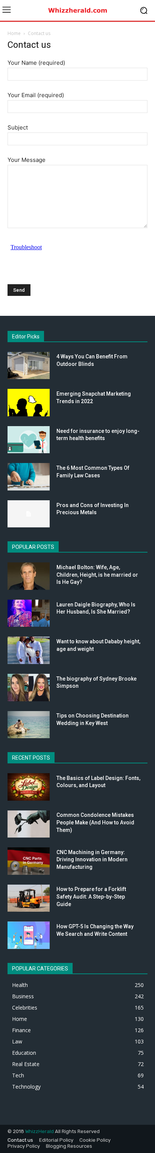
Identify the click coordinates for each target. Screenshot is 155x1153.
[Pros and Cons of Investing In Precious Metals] (29, 514)
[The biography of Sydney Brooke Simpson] (29, 687)
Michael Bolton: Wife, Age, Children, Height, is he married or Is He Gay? (97, 574)
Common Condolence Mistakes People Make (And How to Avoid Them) (95, 822)
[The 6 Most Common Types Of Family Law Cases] (29, 476)
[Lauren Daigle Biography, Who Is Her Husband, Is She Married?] (29, 613)
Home (14, 33)
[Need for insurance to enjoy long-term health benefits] (29, 440)
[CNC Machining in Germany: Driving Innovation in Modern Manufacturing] (29, 861)
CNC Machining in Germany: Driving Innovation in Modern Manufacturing (92, 859)
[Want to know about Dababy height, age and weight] (29, 650)
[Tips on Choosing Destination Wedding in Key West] (29, 725)
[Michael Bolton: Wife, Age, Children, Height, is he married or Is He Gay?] (29, 576)
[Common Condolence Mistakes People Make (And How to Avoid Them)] (29, 824)
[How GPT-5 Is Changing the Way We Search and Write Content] (29, 935)
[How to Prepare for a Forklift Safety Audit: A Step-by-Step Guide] (29, 898)
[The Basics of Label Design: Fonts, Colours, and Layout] (29, 787)
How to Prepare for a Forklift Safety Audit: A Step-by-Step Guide (91, 896)
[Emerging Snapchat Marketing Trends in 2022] (29, 402)
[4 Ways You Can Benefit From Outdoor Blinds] (29, 365)
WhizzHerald (39, 1131)
